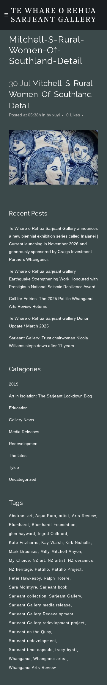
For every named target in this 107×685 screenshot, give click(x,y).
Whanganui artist (50, 658)
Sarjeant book (53, 587)
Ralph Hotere (57, 578)
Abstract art (21, 516)
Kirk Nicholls (78, 542)
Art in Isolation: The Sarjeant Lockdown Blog (50, 396)
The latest (18, 455)
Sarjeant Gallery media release (40, 605)
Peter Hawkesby (25, 578)
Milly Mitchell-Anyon (60, 551)
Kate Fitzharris (24, 542)
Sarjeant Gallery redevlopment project (47, 623)
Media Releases (24, 431)
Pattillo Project (67, 569)
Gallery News (21, 419)
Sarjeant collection (27, 596)
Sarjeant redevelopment (32, 641)
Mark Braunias (23, 551)
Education (18, 407)
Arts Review (84, 516)
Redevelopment (24, 443)
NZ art (39, 560)
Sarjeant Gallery (65, 596)
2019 (13, 384)
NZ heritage (20, 569)
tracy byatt (66, 649)
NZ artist (56, 560)
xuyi (56, 115)
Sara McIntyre (23, 587)
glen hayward (22, 533)
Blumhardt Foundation (53, 524)
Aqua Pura (45, 516)
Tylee (14, 467)
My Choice (19, 560)
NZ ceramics (80, 560)
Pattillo (42, 569)
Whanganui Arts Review (32, 667)
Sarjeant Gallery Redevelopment (41, 614)
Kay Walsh (52, 542)
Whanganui (20, 658)
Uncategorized (22, 479)
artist (64, 516)
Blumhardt (19, 524)
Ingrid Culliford (52, 533)
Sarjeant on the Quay (30, 632)
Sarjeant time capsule (31, 649)
